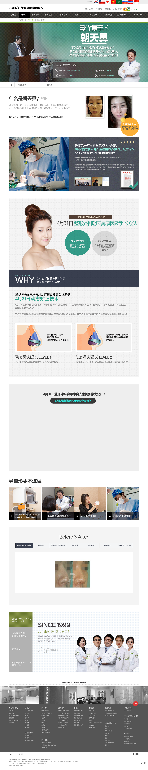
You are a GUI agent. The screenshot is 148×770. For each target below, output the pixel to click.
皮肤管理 (107, 740)
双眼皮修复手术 (46, 743)
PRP (106, 728)
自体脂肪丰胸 (78, 718)
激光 (106, 738)
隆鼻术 (27, 723)
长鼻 (26, 715)
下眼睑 (43, 727)
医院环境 (11, 718)
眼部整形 (35, 15)
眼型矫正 (44, 723)
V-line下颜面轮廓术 (63, 718)
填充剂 (107, 735)
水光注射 (107, 726)
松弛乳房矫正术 (78, 715)
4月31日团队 (117, 9)
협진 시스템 (21, 649)
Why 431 (11, 711)
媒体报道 (127, 741)
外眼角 (43, 720)
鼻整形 (13, 15)
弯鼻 (26, 720)
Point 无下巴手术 (63, 723)
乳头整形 (76, 723)
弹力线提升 (92, 718)
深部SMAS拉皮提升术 (95, 723)
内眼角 (43, 718)
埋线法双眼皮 (45, 711)
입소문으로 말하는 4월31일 (21, 664)
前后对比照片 (89, 9)
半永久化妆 (138, 15)
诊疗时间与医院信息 (15, 720)
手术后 (126, 719)
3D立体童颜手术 (62, 725)
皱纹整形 (93, 15)
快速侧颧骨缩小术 (63, 715)
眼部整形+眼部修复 (58, 545)
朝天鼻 (30, 20)
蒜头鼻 (27, 718)
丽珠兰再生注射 (109, 743)
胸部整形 (91, 545)
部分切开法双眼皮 (46, 713)
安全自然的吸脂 (109, 711)
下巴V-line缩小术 (63, 720)
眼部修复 (48, 15)
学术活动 (127, 739)
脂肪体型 (108, 15)
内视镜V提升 (92, 713)
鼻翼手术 (27, 725)
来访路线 (89, 2)
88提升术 (91, 711)
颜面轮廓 (75, 545)
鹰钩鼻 (27, 713)
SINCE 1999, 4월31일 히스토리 (21, 619)
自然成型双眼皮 (46, 732)
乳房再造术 (77, 713)
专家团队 (108, 9)
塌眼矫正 (44, 747)
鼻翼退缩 (27, 727)
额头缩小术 (61, 727)
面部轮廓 (63, 15)
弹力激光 (91, 720)
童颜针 (107, 745)
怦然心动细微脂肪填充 (111, 713)
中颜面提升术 (92, 715)
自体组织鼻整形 (40, 20)
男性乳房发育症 (78, 725)
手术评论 (99, 9)
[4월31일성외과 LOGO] (26, 7)
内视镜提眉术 (45, 730)
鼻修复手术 (25, 15)
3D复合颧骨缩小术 (63, 713)
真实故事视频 (128, 728)
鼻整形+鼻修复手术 (24, 545)
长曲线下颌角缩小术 (63, 711)
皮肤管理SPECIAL (123, 15)
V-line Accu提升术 (110, 715)
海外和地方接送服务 (130, 744)
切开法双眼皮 (45, 715)
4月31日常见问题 (14, 715)
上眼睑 (43, 725)
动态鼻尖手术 (29, 711)
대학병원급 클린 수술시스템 (21, 634)
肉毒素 (107, 733)
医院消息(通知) (128, 736)
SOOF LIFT (92, 725)
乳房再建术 (77, 720)
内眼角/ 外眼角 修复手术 (48, 745)
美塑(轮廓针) (108, 731)
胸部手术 (78, 15)
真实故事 (127, 726)
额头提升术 (92, 727)
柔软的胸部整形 (78, 711)
